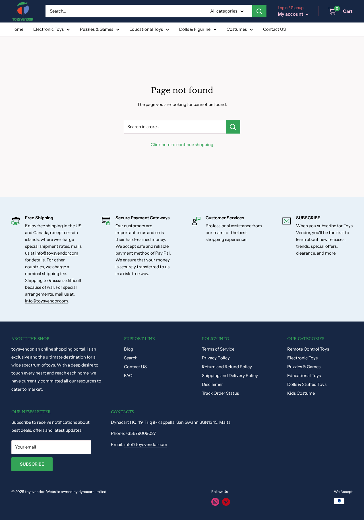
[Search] (259, 11)
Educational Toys (146, 29)
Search (131, 358)
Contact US (274, 29)
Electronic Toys (48, 29)
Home (17, 29)
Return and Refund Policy (227, 366)
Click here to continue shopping (182, 144)
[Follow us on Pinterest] (226, 502)
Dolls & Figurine (194, 29)
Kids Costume (301, 393)
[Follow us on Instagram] (215, 502)
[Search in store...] (233, 127)
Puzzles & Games (96, 29)
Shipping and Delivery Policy (230, 375)
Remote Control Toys (308, 349)
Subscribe (32, 464)
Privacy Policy (216, 358)
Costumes (237, 29)
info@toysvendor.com (56, 253)
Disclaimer (212, 384)
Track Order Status (220, 393)
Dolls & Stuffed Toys (306, 384)
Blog (128, 349)
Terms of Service (218, 349)
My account (291, 14)
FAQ (128, 375)
